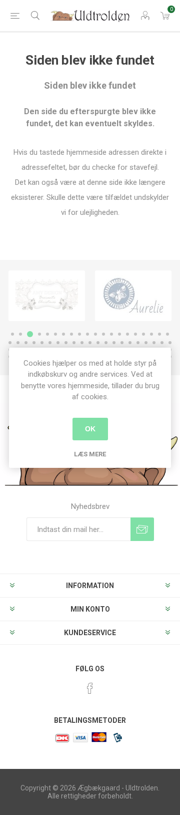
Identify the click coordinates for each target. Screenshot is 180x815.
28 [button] (66, 342)
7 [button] (63, 334)
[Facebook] (90, 688)
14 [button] (119, 334)
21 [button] (10, 342)
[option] (47, 295)
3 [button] (30, 334)
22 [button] (18, 342)
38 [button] (146, 342)
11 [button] (95, 334)
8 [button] (71, 334)
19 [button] (159, 334)
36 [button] (130, 342)
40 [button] (162, 342)
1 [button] (12, 334)
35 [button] (122, 342)
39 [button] (154, 342)
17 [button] (143, 334)
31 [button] (90, 342)
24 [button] (34, 342)
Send (142, 529)
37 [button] (138, 342)
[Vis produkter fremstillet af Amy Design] (46, 295)
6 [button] (55, 334)
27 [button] (58, 342)
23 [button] (26, 342)
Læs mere (90, 454)
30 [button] (82, 342)
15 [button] (127, 334)
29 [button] (74, 342)
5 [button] (47, 334)
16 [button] (135, 334)
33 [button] (106, 342)
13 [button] (111, 334)
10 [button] (87, 334)
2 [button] (20, 334)
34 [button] (114, 342)
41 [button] (170, 342)
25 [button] (42, 342)
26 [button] (50, 342)
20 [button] (167, 334)
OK (90, 429)
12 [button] (103, 334)
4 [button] (39, 334)
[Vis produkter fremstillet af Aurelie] (133, 295)
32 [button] (98, 342)
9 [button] (79, 334)
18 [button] (151, 334)
